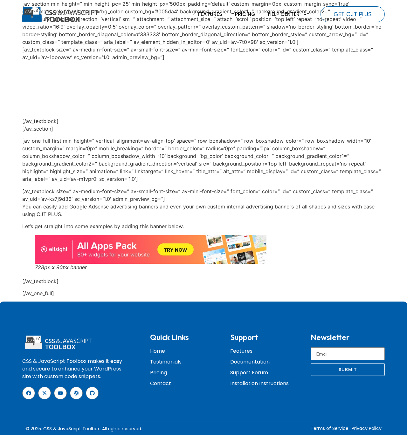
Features (210, 14)
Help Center (284, 14)
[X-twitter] (44, 393)
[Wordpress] (76, 393)
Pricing (245, 14)
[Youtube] (60, 393)
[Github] (92, 393)
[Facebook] (28, 393)
